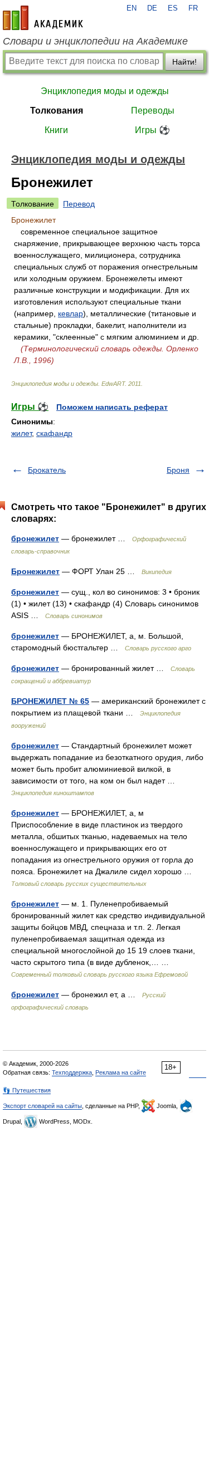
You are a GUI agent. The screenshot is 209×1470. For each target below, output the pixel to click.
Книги (56, 130)
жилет (21, 433)
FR (193, 8)
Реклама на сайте (120, 1072)
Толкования (56, 110)
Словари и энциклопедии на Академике (95, 41)
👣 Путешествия (27, 1090)
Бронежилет (35, 571)
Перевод (79, 203)
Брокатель (47, 469)
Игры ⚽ (152, 130)
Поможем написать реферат (112, 407)
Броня (178, 469)
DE (152, 8)
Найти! (184, 61)
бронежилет (35, 538)
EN (132, 8)
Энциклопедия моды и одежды (105, 91)
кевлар (70, 313)
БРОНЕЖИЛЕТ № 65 (50, 701)
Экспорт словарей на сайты (42, 1105)
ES (173, 8)
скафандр (54, 433)
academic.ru (43, 18)
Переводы (152, 110)
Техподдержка (72, 1072)
